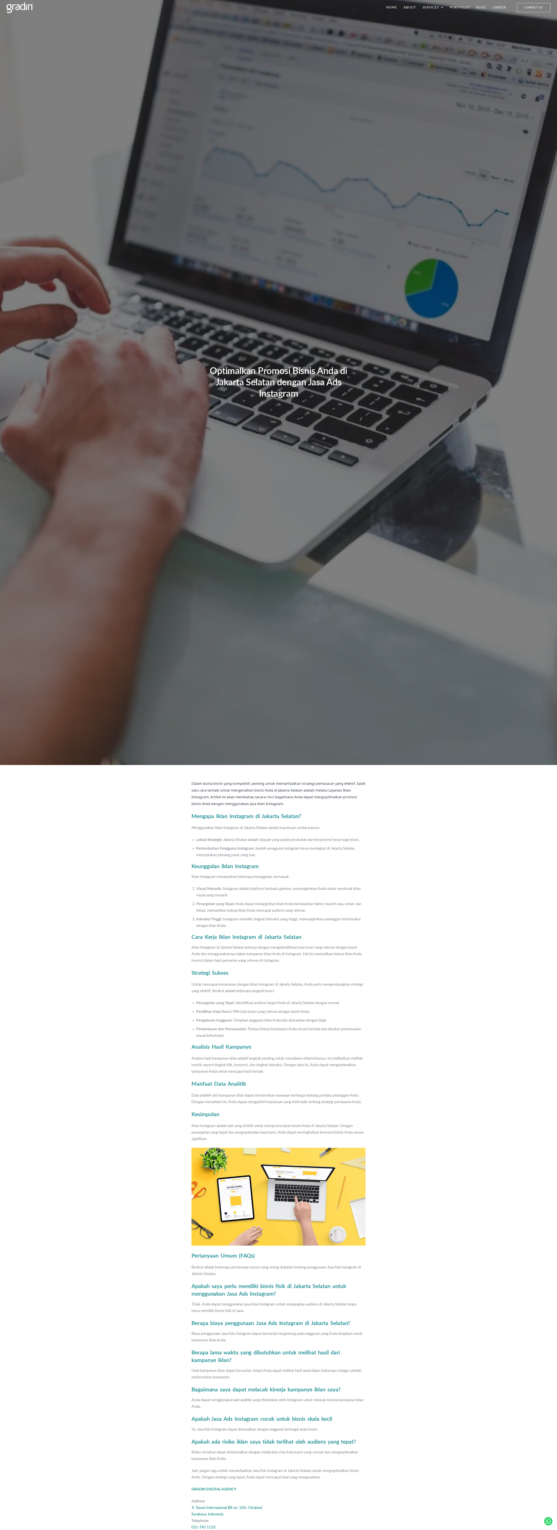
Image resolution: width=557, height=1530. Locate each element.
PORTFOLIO (460, 7)
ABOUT (410, 7)
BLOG (481, 7)
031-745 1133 (203, 1527)
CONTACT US (533, 7)
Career (499, 7)
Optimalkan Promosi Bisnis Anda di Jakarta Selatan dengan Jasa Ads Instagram (278, 382)
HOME (391, 7)
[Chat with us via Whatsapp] (548, 1521)
